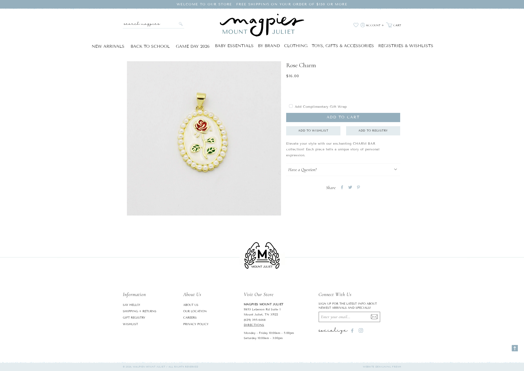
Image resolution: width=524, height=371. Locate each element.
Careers (190, 317)
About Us (190, 305)
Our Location (195, 311)
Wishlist (130, 324)
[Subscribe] (374, 317)
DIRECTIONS (254, 325)
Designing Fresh (388, 366)
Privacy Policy (196, 324)
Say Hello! (131, 305)
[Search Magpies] (180, 23)
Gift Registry (134, 317)
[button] (343, 170)
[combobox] (153, 24)
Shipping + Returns (139, 311)
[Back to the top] (515, 348)
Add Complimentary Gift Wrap (321, 107)
